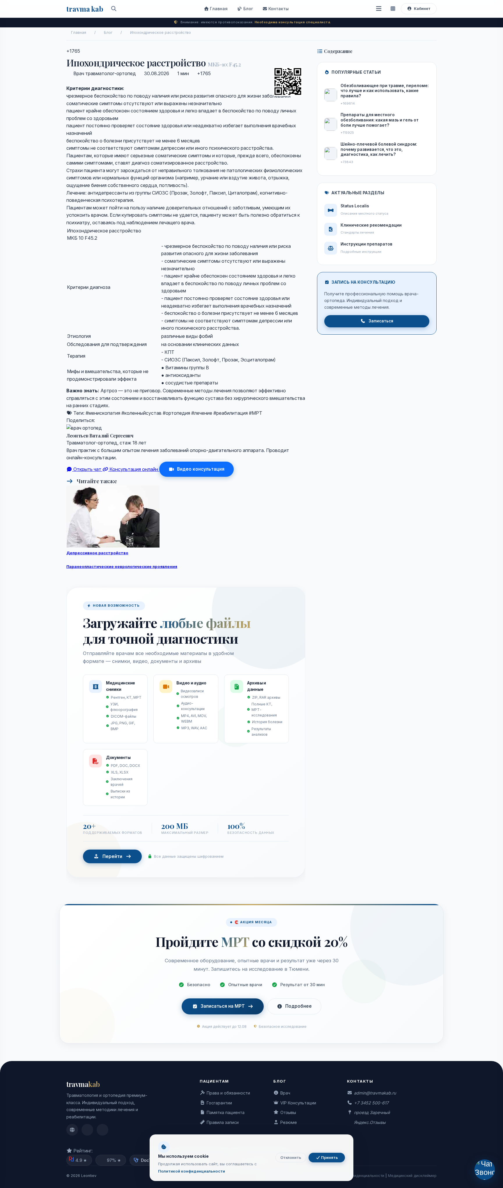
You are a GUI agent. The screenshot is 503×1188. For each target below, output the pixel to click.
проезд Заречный (372, 1112)
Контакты (278, 8)
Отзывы (288, 1112)
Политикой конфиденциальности (191, 1171)
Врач (285, 1092)
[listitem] (72, 1130)
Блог (247, 8)
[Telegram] (99, 420)
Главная (218, 8)
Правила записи (223, 1122)
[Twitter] (120, 420)
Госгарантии (219, 1102)
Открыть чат (87, 469)
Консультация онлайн (133, 469)
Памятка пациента (226, 1112)
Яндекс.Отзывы (370, 1122)
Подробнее (298, 1006)
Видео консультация (200, 469)
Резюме (288, 1122)
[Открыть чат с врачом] (484, 1169)
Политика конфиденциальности (355, 1175)
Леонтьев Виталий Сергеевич (100, 436)
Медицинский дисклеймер (412, 1175)
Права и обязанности (228, 1092)
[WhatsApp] (113, 420)
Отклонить (290, 1157)
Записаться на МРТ (223, 1006)
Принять (329, 1157)
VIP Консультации (298, 1102)
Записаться (381, 321)
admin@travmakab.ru (375, 1092)
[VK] (106, 420)
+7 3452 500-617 (371, 1102)
